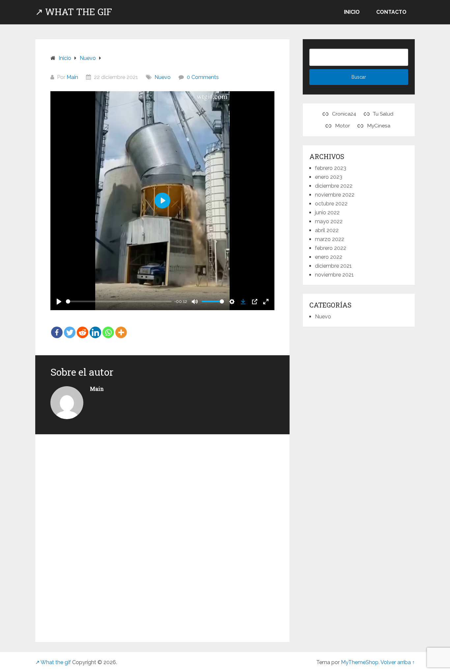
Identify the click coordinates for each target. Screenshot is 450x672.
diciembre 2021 (333, 266)
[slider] (119, 301)
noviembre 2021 (334, 275)
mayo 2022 (329, 221)
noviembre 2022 (334, 195)
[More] (121, 327)
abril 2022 (327, 230)
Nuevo (163, 77)
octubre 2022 (331, 204)
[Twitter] (69, 327)
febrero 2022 (330, 248)
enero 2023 (328, 177)
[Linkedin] (95, 327)
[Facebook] (57, 327)
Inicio (352, 12)
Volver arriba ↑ (397, 662)
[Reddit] (82, 327)
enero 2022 (328, 257)
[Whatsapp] (108, 327)
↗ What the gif (73, 11)
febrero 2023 (330, 168)
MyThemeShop (360, 662)
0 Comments (203, 77)
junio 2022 (327, 212)
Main (72, 77)
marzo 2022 (329, 239)
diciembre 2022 (333, 186)
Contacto (391, 12)
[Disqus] (162, 534)
